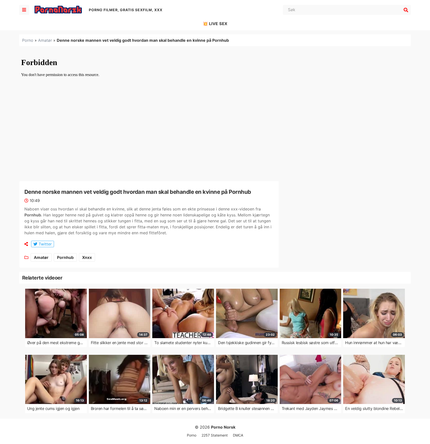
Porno (27, 40)
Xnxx (87, 257)
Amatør (45, 40)
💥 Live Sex (215, 23)
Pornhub (65, 257)
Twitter (44, 244)
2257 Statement (215, 435)
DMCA (238, 435)
